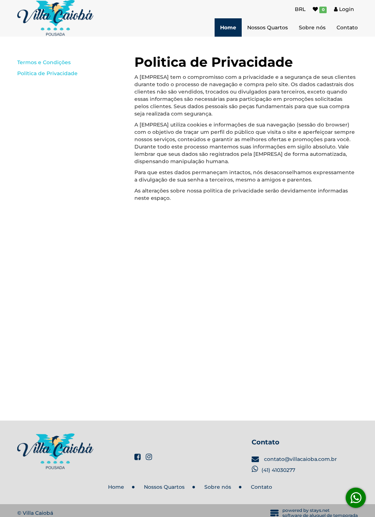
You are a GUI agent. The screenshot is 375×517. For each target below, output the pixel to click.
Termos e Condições (44, 62)
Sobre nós (312, 27)
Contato (347, 27)
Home (228, 27)
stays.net (320, 510)
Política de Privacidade (47, 73)
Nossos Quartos (267, 27)
